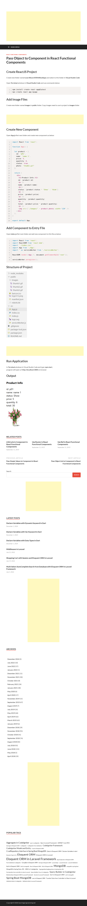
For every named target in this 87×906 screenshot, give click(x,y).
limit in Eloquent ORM (13, 866)
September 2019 (13, 702)
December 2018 (13, 727)
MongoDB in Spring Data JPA (15, 869)
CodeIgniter (23, 845)
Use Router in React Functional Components (42, 443)
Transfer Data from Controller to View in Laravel (61, 878)
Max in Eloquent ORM (35, 866)
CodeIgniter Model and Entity (18, 848)
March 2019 (11, 720)
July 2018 (11, 745)
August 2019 (12, 706)
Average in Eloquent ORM (13, 845)
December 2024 (13, 659)
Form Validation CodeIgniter (13, 862)
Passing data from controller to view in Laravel (18, 872)
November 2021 (13, 677)
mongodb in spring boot (72, 866)
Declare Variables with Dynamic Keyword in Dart (26, 523)
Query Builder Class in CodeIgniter (40, 872)
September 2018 (13, 738)
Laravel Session (63, 862)
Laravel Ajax (55, 862)
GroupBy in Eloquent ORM (30, 862)
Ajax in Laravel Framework (48, 843)
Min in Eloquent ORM (47, 866)
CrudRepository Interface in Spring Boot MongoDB (26, 851)
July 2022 (11, 663)
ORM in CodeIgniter (31, 869)
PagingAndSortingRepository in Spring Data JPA (51, 869)
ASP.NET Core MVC (64, 843)
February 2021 (12, 684)
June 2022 (11, 666)
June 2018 (11, 749)
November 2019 (13, 699)
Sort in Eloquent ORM (57, 875)
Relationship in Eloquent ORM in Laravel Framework (19, 875)
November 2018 (13, 731)
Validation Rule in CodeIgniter (14, 881)
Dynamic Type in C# (11, 855)
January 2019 (12, 724)
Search (8, 471)
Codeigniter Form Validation (34, 845)
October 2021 (12, 681)
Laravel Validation (73, 862)
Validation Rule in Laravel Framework (32, 881)
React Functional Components (16, 54)
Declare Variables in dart (69, 851)
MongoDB (60, 865)
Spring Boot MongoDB (18, 877)
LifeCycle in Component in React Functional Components (17, 444)
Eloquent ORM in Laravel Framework (31, 859)
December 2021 (13, 673)
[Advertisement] (46, 26)
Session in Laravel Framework (41, 875)
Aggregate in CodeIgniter (17, 842)
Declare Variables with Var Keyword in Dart (24, 532)
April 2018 (11, 756)
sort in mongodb (69, 875)
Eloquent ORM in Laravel (44, 855)
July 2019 (11, 709)
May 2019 (11, 713)
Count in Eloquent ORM (38, 848)
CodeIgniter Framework (52, 845)
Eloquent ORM (26, 854)
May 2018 (11, 753)
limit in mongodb (24, 866)
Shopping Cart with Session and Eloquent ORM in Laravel (29, 558)
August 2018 (12, 742)
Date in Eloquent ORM (54, 851)
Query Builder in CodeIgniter (63, 872)
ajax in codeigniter (35, 843)
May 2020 (11, 691)
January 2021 (12, 688)
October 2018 (12, 735)
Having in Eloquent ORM (45, 862)
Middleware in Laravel (15, 549)
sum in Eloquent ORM (38, 878)
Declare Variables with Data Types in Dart (23, 540)
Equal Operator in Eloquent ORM (65, 859)
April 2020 (11, 695)
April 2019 (11, 717)
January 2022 (12, 670)
